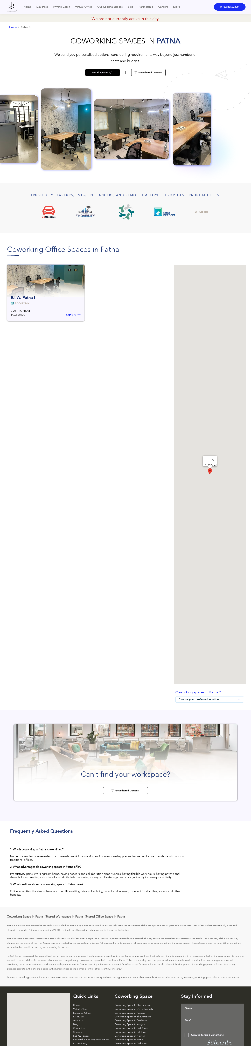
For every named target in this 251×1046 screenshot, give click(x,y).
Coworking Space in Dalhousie (131, 1043)
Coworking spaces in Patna (196, 692)
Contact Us (79, 1028)
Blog (75, 1024)
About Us (78, 1020)
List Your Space (81, 1035)
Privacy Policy (80, 1043)
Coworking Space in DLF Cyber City (134, 1008)
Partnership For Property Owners (91, 1039)
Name (188, 1008)
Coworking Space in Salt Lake (130, 1032)
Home (76, 1005)
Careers (77, 1032)
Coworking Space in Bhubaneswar (133, 1005)
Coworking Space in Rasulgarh (131, 1012)
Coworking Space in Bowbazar (131, 1020)
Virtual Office (80, 1008)
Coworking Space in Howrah (130, 1035)
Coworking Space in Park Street (132, 1028)
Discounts (78, 1016)
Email (188, 1020)
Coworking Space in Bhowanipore (133, 1016)
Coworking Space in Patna (129, 1039)
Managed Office (82, 1012)
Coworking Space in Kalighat (130, 1024)
